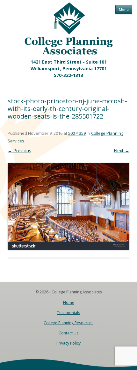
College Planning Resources (68, 322)
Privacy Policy (68, 343)
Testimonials (68, 312)
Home (68, 302)
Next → (121, 150)
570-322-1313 (68, 75)
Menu (124, 9)
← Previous (19, 150)
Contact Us (68, 333)
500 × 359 (77, 133)
